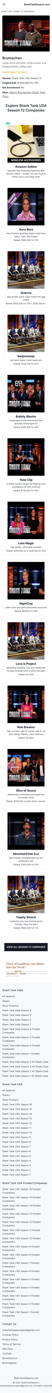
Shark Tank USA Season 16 (17, 1104)
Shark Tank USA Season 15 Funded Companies (21, 1199)
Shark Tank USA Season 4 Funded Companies (20, 1289)
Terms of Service (11, 1344)
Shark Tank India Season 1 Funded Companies (20, 1055)
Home (3, 11)
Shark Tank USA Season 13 (17, 1118)
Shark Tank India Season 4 (16, 1010)
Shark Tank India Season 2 (16, 1019)
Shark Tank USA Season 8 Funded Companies (20, 1256)
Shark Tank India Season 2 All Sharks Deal (25, 1071)
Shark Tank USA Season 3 (16, 1165)
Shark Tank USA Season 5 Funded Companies (20, 1281)
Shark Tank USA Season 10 (17, 1132)
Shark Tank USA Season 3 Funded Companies (20, 1297)
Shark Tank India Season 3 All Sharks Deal (25, 1066)
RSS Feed (7, 1348)
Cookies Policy (10, 1334)
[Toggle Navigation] (4, 4)
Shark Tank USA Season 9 (16, 1137)
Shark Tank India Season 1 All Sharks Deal (25, 1075)
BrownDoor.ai (9, 1358)
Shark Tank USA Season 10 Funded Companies (21, 1240)
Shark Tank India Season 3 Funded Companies (21, 1039)
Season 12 (18, 11)
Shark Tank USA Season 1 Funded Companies (20, 1314)
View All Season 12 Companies (26, 946)
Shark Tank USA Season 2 (16, 1170)
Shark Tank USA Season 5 (16, 1155)
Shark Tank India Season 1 (16, 1024)
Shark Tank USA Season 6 (16, 1151)
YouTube (7, 1353)
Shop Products (10, 1005)
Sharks (6, 1000)
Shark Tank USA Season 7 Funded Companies (20, 1264)
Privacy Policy (10, 1339)
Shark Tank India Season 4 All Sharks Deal (25, 1061)
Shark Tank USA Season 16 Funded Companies (21, 1191)
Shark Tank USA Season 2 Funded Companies (20, 1305)
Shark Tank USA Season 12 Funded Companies (21, 1223)
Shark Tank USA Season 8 (16, 1141)
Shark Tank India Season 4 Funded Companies (21, 1031)
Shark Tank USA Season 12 (17, 1123)
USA (10, 11)
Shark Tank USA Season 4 (16, 1160)
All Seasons (8, 996)
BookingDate (9, 1362)
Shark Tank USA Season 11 (16, 1127)
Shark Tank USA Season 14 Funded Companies (21, 1207)
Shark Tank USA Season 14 (17, 1113)
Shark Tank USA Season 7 (16, 1146)
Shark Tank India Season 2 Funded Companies (21, 1047)
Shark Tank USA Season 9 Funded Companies (20, 1248)
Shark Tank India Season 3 (16, 1015)
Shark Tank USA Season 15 (17, 1109)
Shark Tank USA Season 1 (16, 1174)
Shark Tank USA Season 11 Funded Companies (21, 1232)
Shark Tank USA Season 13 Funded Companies (21, 1215)
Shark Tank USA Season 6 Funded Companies (20, 1273)
